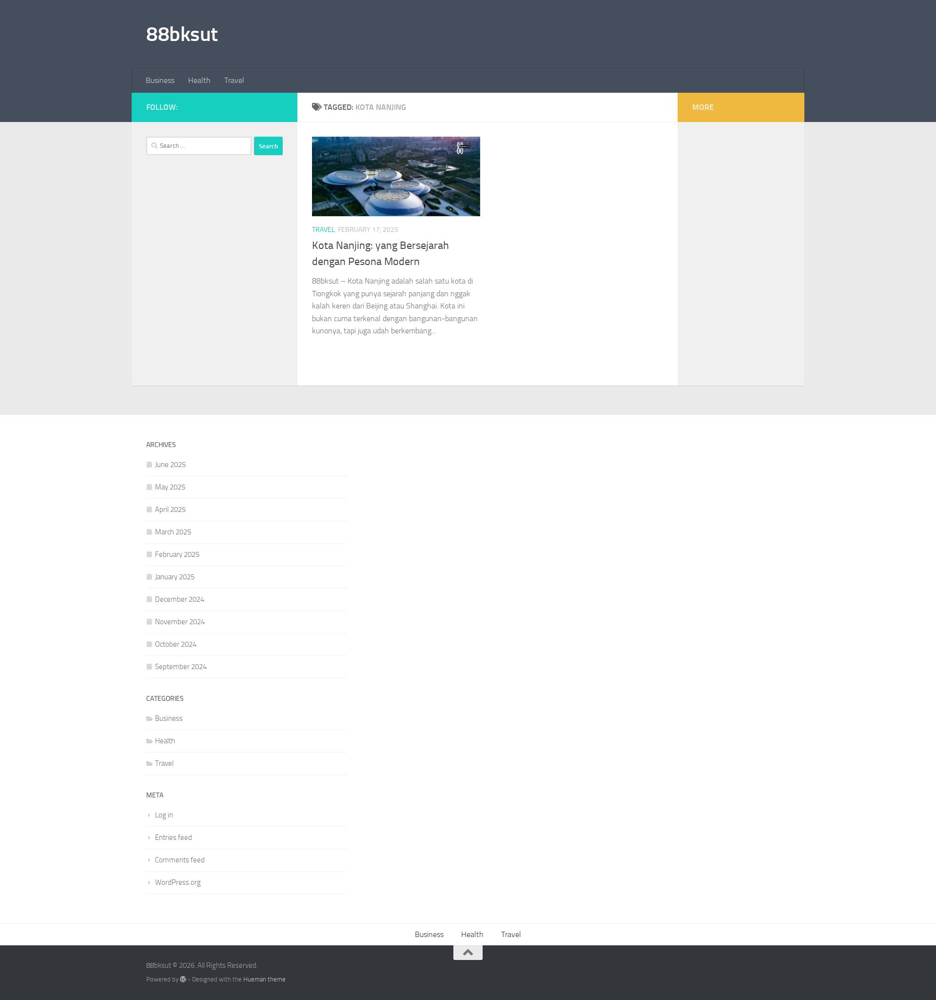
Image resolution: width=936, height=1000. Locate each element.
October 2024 (175, 644)
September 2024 (181, 666)
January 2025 (175, 576)
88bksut (182, 34)
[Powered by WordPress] (183, 979)
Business (160, 80)
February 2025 (177, 554)
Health (199, 80)
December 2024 (179, 599)
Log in (164, 815)
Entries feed (173, 837)
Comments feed (180, 860)
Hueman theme (264, 979)
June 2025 (170, 464)
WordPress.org (178, 882)
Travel (234, 80)
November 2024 (180, 621)
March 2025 (173, 532)
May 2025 (170, 487)
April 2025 (170, 509)
